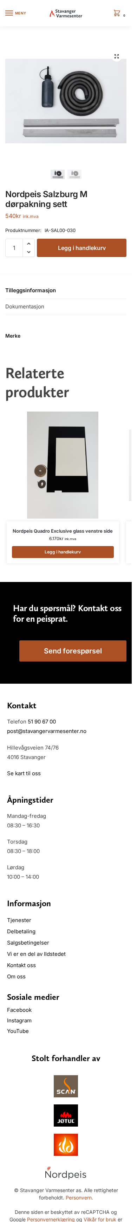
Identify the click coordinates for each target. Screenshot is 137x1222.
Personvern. (79, 1198)
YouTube (18, 1031)
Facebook (20, 1010)
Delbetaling (21, 931)
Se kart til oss (24, 773)
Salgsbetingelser (28, 942)
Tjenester (19, 920)
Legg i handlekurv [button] (63, 551)
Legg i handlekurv (82, 247)
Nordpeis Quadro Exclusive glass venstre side (63, 531)
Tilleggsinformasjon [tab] (30, 290)
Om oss (16, 976)
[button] (118, 13)
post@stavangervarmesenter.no (46, 731)
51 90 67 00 (42, 721)
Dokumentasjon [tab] (24, 306)
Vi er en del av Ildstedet (36, 954)
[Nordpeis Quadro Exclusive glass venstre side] (63, 465)
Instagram (19, 1020)
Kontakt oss (21, 965)
